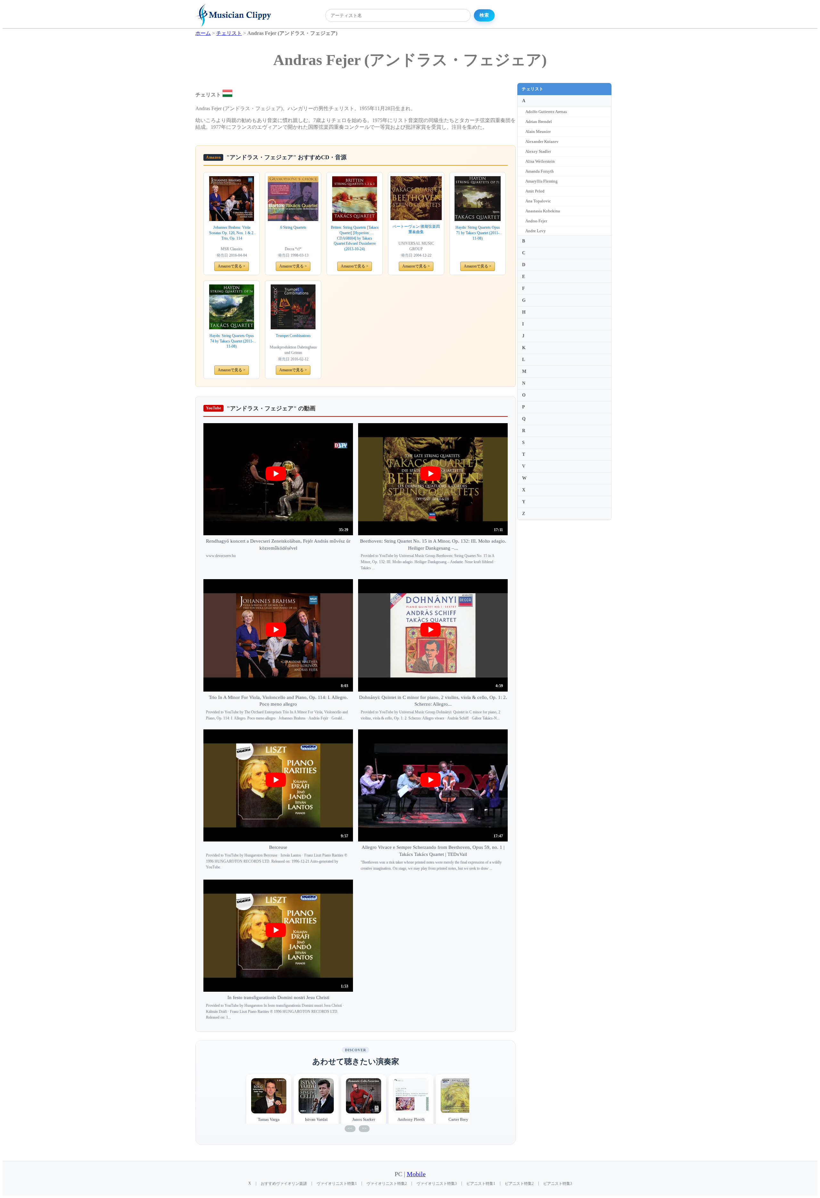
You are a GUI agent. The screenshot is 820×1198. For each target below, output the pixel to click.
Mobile (416, 1174)
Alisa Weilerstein (540, 161)
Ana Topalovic (538, 201)
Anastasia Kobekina (542, 211)
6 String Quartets (293, 227)
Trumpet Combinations (293, 335)
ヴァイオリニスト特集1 (336, 1183)
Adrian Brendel (538, 121)
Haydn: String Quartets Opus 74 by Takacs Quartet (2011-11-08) (231, 341)
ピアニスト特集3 (557, 1183)
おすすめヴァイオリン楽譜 (284, 1183)
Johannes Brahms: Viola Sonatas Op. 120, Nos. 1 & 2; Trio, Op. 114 (231, 232)
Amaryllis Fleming (541, 181)
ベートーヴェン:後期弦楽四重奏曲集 (416, 229)
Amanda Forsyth (539, 171)
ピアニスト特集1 (480, 1183)
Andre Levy (535, 230)
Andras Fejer (536, 220)
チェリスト (533, 88)
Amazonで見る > (231, 266)
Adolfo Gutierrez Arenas (546, 111)
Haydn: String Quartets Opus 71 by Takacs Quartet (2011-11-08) (477, 233)
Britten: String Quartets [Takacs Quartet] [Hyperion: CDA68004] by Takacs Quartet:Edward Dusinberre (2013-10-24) (355, 238)
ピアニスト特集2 (519, 1183)
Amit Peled (535, 191)
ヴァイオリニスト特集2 (386, 1183)
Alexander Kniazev (542, 141)
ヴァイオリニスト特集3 (436, 1183)
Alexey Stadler (538, 151)
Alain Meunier (538, 131)
